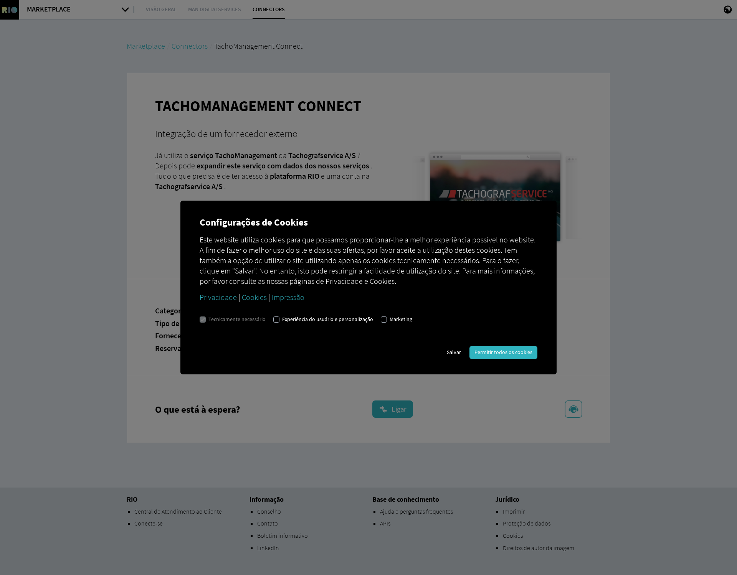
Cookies (254, 297)
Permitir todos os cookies (503, 352)
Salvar (454, 352)
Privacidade (218, 297)
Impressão (288, 297)
